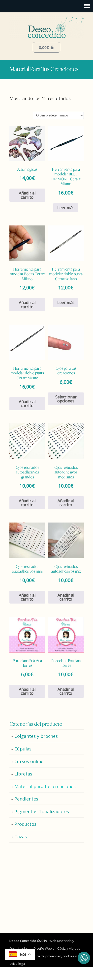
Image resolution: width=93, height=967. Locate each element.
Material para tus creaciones (45, 786)
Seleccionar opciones (66, 399)
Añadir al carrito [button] (27, 195)
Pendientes (26, 799)
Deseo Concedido (46, 26)
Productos (25, 824)
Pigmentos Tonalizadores (41, 811)
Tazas (20, 836)
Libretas (23, 774)
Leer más (65, 207)
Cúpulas (22, 749)
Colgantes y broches (36, 736)
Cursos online (28, 761)
